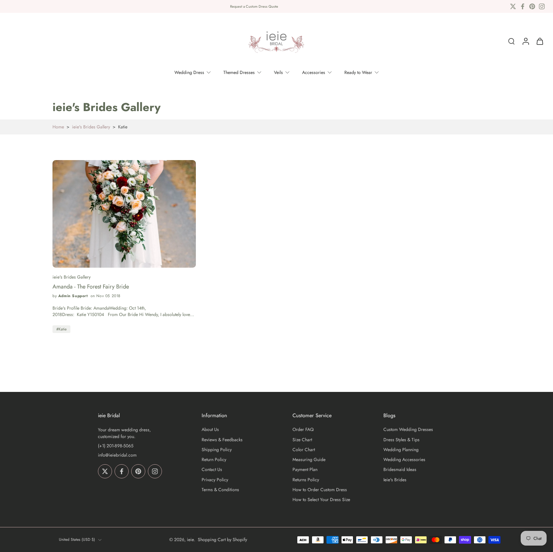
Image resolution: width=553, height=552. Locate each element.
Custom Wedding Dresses (408, 430)
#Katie (61, 329)
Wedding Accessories (404, 460)
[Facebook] (522, 6)
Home (58, 127)
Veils (278, 72)
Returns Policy (306, 480)
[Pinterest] (532, 6)
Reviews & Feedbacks (222, 440)
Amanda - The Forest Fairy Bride (90, 286)
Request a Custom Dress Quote (254, 6)
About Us (210, 430)
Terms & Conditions (220, 490)
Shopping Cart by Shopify (222, 539)
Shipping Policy (217, 450)
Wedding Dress (189, 72)
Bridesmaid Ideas (399, 470)
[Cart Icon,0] (540, 41)
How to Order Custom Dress (320, 490)
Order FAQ (303, 430)
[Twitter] (513, 6)
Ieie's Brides (394, 480)
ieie (190, 539)
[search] (511, 41)
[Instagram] (542, 6)
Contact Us (212, 470)
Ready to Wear (358, 72)
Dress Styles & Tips (401, 440)
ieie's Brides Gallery (91, 127)
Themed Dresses (239, 72)
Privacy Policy (215, 480)
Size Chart (302, 440)
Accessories (313, 72)
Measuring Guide (309, 460)
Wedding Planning (401, 450)
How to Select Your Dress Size (321, 500)
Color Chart (304, 450)
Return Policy (214, 460)
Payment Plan (305, 470)
